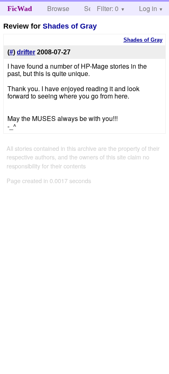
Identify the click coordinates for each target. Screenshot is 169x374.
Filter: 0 (108, 8)
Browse (58, 8)
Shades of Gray (70, 26)
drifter (26, 52)
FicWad (19, 8)
